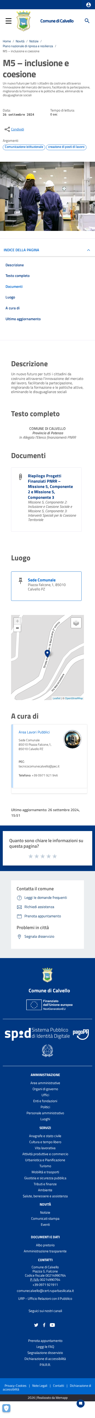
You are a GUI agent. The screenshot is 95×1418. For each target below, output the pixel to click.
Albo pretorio (45, 1245)
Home (7, 41)
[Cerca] (87, 21)
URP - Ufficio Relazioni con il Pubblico (45, 1298)
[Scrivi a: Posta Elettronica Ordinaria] (45, 1295)
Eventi (45, 1224)
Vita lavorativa (45, 1148)
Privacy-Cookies (16, 1385)
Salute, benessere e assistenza (45, 1196)
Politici (45, 1107)
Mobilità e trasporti (45, 1172)
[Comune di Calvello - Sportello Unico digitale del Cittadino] (23, 20)
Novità (20, 41)
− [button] (17, 628)
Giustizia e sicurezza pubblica (45, 1178)
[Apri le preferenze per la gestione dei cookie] (8, 1410)
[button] (88, 5)
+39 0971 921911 (45, 1284)
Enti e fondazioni (45, 1101)
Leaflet (56, 698)
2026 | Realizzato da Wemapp (48, 1398)
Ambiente (45, 1190)
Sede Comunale (42, 580)
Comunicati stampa (45, 1218)
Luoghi (45, 1119)
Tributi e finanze (45, 1184)
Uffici (45, 1095)
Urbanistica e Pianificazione (45, 1160)
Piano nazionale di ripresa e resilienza (28, 46)
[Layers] (76, 623)
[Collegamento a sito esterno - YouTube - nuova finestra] (52, 1324)
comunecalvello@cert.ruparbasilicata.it (45, 1290)
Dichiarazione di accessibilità (45, 1358)
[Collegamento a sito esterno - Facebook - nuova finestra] (44, 1324)
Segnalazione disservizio (45, 1352)
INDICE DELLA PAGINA (21, 250)
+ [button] (17, 621)
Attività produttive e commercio (45, 1154)
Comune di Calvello (57, 20)
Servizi (45, 1127)
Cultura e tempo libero (45, 1142)
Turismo (45, 1166)
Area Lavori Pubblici (34, 732)
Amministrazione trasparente (45, 1251)
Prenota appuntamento (45, 1340)
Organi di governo (45, 1089)
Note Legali (39, 1385)
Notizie (34, 41)
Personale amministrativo (45, 1113)
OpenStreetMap (74, 698)
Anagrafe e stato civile (45, 1136)
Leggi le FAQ (45, 1346)
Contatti (45, 1260)
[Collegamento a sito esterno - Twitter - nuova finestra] (36, 1324)
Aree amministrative (45, 1083)
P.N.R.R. (45, 1364)
